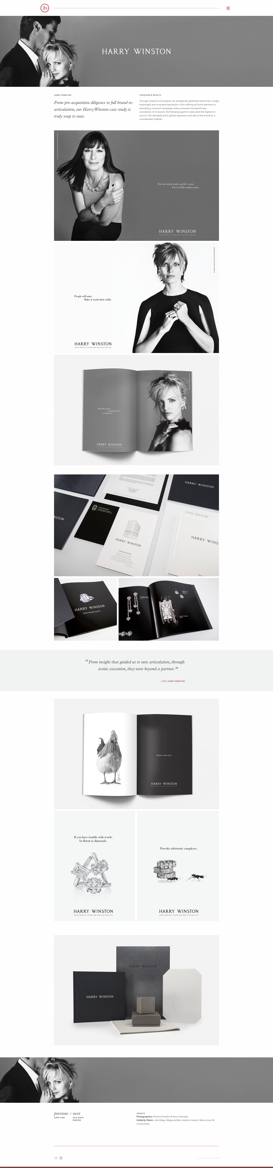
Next (76, 1113)
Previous (61, 1113)
